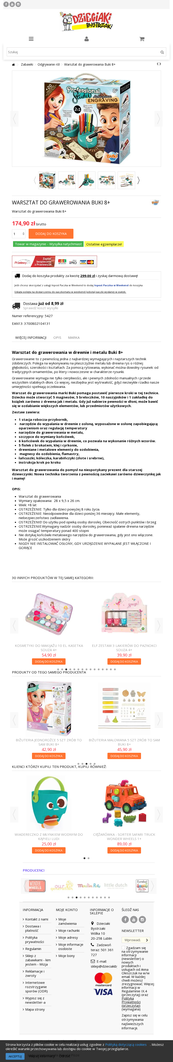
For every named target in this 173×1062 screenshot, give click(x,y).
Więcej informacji (31, 337)
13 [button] (107, 669)
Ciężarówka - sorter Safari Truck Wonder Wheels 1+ (49, 836)
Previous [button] (34, 180)
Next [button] (138, 180)
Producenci (34, 870)
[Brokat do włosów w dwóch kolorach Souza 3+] (124, 593)
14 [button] (111, 669)
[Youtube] (12, 4)
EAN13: (17, 323)
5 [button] (74, 669)
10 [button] (95, 669)
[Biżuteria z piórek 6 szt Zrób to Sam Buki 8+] (48, 687)
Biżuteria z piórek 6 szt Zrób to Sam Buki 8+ (49, 699)
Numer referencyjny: (28, 316)
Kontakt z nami (36, 919)
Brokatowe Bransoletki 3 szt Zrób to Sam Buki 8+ (124, 699)
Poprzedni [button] (14, 119)
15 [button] (115, 669)
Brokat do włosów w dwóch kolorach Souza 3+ (124, 605)
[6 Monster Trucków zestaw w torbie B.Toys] (124, 803)
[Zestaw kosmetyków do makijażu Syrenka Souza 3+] (48, 593)
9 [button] (90, 669)
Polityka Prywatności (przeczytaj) (131, 1002)
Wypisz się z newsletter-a (35, 1000)
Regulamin (33, 949)
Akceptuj (15, 1056)
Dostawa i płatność (33, 928)
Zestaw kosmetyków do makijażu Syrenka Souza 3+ (48, 605)
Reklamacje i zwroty (34, 973)
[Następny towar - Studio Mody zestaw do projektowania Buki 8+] (160, 63)
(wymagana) (138, 978)
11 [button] (99, 669)
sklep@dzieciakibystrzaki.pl (111, 966)
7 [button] (82, 669)
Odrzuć (64, 1056)
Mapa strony (35, 1009)
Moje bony (66, 956)
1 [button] (58, 669)
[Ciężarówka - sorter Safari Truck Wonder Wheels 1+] (48, 803)
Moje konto (67, 909)
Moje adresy (68, 937)
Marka (74, 337)
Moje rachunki (69, 930)
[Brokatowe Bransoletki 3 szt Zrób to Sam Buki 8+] (124, 687)
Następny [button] (159, 119)
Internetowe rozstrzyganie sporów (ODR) (36, 986)
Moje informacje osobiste (70, 946)
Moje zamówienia (67, 921)
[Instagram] (18, 4)
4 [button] (70, 669)
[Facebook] (6, 4)
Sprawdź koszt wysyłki (40, 308)
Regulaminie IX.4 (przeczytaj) (134, 993)
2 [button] (62, 669)
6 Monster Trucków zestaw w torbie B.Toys (124, 836)
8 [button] (86, 669)
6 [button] (78, 669)
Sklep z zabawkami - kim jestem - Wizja (38, 960)
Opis (57, 337)
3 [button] (66, 669)
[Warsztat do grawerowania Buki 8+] (47, 180)
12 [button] (103, 669)
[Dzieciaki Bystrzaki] (86, 21)
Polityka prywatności (34, 939)
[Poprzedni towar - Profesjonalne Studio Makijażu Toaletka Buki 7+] (157, 63)
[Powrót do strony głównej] (13, 65)
